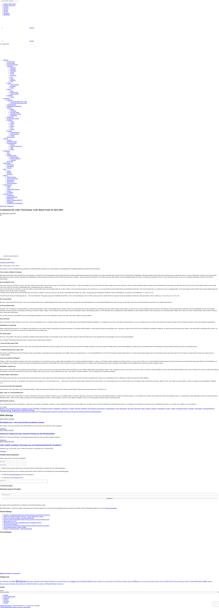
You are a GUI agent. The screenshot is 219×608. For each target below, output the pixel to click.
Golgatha (71, 408)
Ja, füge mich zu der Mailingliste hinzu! (12, 477)
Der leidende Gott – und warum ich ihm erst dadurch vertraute (22, 422)
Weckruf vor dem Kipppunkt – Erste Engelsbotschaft (17, 528)
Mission (176, 581)
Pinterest (12, 262)
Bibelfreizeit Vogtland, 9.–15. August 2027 (10, 573)
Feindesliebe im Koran (46, 408)
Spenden (5, 602)
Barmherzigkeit (8, 581)
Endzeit (46, 581)
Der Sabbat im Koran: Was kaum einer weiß (22, 411)
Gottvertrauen (105, 581)
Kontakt (5, 599)
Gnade (100, 581)
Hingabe (130, 581)
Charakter (37, 581)
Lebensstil (162, 581)
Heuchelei (77, 408)
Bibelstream (21, 581)
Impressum (6, 598)
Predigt (187, 581)
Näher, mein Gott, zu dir (10, 521)
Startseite (5, 595)
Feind (30, 408)
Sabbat (205, 581)
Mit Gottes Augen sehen (134, 408)
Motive (143, 408)
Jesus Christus (146, 581)
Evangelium (58, 581)
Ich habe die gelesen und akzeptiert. (18, 474)
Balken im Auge (4, 408)
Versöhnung (10, 206)
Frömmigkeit (56, 408)
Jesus (140, 581)
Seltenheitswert (161, 408)
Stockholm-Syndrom (181, 408)
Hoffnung (136, 581)
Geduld (78, 581)
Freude (69, 581)
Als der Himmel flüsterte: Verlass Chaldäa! (14, 527)
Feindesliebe (36, 408)
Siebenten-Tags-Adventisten (18, 584)
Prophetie (192, 581)
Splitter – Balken (170, 408)
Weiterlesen (3, 428)
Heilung (125, 581)
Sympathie (191, 408)
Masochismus (123, 408)
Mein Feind (3, 206)
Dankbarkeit (25, 408)
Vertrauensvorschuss (5, 410)
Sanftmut (210, 581)
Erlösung (52, 581)
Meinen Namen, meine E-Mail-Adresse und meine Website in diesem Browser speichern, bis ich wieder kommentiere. (34, 468)
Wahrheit (54, 584)
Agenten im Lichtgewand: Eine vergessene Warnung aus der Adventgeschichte (27, 433)
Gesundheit (83, 581)
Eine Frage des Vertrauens (10, 524)
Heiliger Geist (113, 581)
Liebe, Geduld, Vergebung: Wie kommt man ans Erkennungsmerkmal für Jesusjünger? (31, 445)
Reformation (199, 581)
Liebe (117, 408)
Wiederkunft (60, 584)
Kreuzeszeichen (100, 408)
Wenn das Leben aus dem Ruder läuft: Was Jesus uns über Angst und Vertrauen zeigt (26, 519)
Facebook (2, 262)
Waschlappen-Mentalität (27, 410)
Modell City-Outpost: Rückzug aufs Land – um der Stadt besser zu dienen (23, 516)
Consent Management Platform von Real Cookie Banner (15, 607)
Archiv (2, 590)
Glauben (95, 581)
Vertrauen (48, 583)
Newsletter (6, 601)
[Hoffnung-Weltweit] (38, 57)
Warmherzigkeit (16, 410)
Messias (171, 581)
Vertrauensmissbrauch (209, 408)
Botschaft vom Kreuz (15, 408)
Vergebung (34, 584)
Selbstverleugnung (4, 584)
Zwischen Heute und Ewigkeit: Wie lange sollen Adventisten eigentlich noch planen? (26, 525)
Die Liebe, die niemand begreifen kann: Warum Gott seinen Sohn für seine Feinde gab (26, 515)
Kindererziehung (154, 581)
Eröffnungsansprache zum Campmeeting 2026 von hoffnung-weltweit (22, 522)
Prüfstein (148, 408)
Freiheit (64, 581)
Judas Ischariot (92, 408)
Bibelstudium (29, 581)
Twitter (7, 262)
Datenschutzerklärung (15, 474)
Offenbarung (181, 581)
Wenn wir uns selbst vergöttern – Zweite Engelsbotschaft (18, 518)
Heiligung (120, 581)
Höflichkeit (84, 408)
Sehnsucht (154, 408)
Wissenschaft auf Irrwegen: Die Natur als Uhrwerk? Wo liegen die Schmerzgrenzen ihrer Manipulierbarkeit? (72, 411)
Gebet (73, 581)
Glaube (89, 581)
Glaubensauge (65, 408)
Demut (42, 581)
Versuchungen (198, 408)
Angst (1, 581)
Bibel (13, 581)
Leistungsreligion (110, 408)
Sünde (28, 584)
